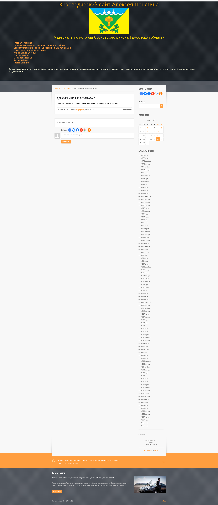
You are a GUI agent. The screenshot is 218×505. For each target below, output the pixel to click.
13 (158, 132)
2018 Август (145, 193)
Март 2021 (151, 120)
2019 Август (145, 229)
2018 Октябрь (145, 199)
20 (158, 135)
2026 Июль (144, 426)
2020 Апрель (145, 252)
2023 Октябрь (145, 364)
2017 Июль (144, 155)
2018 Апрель (145, 182)
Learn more (57, 491)
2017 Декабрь (145, 170)
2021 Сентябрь (146, 302)
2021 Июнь (144, 293)
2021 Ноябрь (145, 308)
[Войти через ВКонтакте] (73, 130)
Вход (156, 450)
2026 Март (144, 420)
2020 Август (145, 264)
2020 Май (144, 255)
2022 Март (144, 320)
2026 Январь (145, 417)
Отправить (66, 142)
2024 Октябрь (145, 390)
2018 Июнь (144, 187)
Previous (163, 462)
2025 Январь (145, 399)
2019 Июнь (144, 223)
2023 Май (144, 352)
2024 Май (144, 376)
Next (165, 462)
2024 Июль (144, 382)
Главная (57, 88)
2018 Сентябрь (146, 196)
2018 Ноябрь (145, 202)
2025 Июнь (144, 405)
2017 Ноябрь (145, 167)
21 (161, 135)
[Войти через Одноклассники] (89, 130)
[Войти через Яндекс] (81, 130)
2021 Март (144, 285)
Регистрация (148, 450)
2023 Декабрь (145, 370)
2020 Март (144, 249)
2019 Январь (145, 208)
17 (147, 135)
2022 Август (145, 335)
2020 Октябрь (145, 270)
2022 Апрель (145, 323)
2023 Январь (145, 343)
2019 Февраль (145, 211)
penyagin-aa (80, 110)
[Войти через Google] (85, 130)
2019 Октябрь (145, 235)
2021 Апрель (145, 288)
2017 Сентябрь (146, 161)
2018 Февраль (145, 176)
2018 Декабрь (145, 205)
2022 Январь (145, 314)
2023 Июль (144, 358)
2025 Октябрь (145, 411)
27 (72, 88)
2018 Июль (144, 190)
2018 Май (144, 185)
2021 (63, 88)
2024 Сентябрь (146, 388)
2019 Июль (144, 226)
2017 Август (145, 158)
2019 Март (144, 214)
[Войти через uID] (69, 130)
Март (68, 88)
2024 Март (144, 373)
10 (147, 132)
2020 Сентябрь (146, 267)
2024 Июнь (144, 379)
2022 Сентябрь (146, 338)
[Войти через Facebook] (77, 130)
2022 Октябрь (145, 340)
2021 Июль (144, 296)
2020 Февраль (145, 246)
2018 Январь (145, 173)
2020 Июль (144, 261)
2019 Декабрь (145, 240)
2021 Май (144, 290)
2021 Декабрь (145, 311)
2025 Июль (144, 408)
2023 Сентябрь (146, 361)
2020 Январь (145, 243)
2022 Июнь (144, 329)
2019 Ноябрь (145, 237)
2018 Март (144, 179)
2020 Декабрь (145, 276)
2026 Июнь (144, 423)
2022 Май (144, 326)
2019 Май (144, 220)
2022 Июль (144, 332)
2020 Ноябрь (145, 273)
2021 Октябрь (145, 305)
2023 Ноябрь (145, 367)
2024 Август (145, 385)
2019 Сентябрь (146, 232)
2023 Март (144, 346)
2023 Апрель (145, 349)
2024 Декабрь (145, 396)
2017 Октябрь (145, 164)
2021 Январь (145, 279)
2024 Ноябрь (145, 393)
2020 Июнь (144, 258)
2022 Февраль (145, 317)
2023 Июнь (144, 355)
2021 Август (145, 299)
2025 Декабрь (145, 414)
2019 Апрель (145, 217)
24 (147, 139)
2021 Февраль (145, 282)
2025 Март (144, 402)
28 (161, 139)
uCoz (164, 501)
